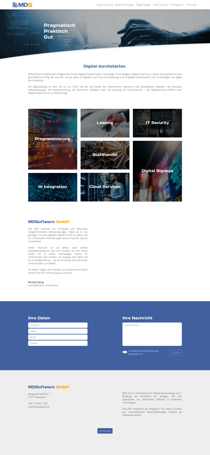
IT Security (191, 4)
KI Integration (177, 4)
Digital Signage (143, 4)
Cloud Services (160, 4)
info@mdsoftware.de (38, 406)
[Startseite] (22, 4)
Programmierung (104, 4)
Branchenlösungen (124, 4)
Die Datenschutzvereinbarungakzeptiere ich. (143, 352)
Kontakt (56, 272)
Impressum (105, 430)
